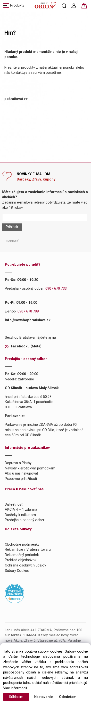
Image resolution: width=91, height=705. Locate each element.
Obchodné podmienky (22, 544)
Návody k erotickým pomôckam (30, 468)
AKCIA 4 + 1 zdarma (21, 510)
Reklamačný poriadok (22, 555)
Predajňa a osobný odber (24, 520)
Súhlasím (16, 697)
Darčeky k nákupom (20, 515)
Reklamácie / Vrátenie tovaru (28, 550)
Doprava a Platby (18, 463)
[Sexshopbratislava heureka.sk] (14, 593)
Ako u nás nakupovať (21, 473)
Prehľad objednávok (20, 560)
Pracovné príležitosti (21, 479)
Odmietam (67, 697)
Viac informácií (15, 688)
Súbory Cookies (17, 571)
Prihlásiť (12, 227)
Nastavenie (43, 697)
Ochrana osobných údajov (25, 565)
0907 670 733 (56, 289)
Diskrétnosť (14, 504)
